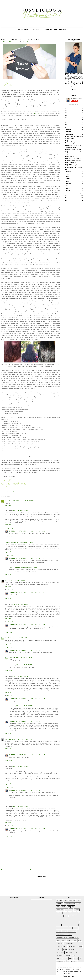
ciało (73, 906)
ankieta (78, 900)
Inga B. (7, 580)
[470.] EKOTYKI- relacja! (71, 165)
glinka (64, 912)
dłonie (71, 909)
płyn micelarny (71, 946)
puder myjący (60, 955)
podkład (80, 946)
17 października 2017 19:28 (28, 567)
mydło (58, 931)
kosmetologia (72, 915)
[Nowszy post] (1, 869)
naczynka (64, 931)
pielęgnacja (60, 943)
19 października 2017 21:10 (24, 706)
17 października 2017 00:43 (17, 580)
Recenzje (48, 30)
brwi (69, 906)
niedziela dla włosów (62, 934)
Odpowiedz (8, 505)
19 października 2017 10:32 (24, 739)
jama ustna (59, 915)
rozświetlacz (60, 958)
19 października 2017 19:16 (37, 698)
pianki (79, 940)
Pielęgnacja (37, 30)
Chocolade (8, 637)
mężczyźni (64, 928)
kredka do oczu (60, 918)
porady (65, 949)
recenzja (68, 955)
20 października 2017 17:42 (37, 721)
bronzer (63, 906)
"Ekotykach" (36, 113)
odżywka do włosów (73, 937)
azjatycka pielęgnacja (69, 903)
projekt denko (60, 952)
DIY (66, 909)
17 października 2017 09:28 (20, 604)
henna (70, 912)
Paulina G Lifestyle (10, 542)
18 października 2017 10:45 (24, 657)
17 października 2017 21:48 (20, 676)
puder (76, 952)
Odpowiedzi (9, 528)
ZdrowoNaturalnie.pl (11, 501)
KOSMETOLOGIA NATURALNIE (17, 531)
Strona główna (24, 30)
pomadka (59, 949)
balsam (78, 903)
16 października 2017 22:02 (37, 531)
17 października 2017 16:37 (37, 558)
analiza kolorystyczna (69, 900)
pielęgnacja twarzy (61, 946)
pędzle (74, 940)
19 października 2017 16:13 (20, 806)
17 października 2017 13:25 (19, 637)
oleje (58, 940)
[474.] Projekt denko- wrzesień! (73, 149)
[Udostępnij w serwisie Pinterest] (13, 491)
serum (70, 958)
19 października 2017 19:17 (37, 755)
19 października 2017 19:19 (37, 790)
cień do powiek (60, 909)
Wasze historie (26, 41)
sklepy (76, 958)
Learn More (67, 976)
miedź (70, 928)
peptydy (69, 940)
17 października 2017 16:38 (37, 624)
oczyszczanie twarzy (62, 937)
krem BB (77, 918)
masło (58, 928)
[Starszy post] (59, 869)
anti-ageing (59, 903)
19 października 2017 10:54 (20, 766)
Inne (56, 30)
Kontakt (62, 30)
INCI (74, 912)
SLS (80, 958)
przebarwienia (69, 952)
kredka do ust (69, 918)
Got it (73, 976)
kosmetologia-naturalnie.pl (16, 976)
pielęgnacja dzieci (69, 943)
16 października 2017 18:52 (20, 510)
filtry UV (59, 912)
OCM (70, 934)
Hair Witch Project (10, 739)
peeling (63, 940)
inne (78, 912)
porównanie (71, 949)
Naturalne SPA (72, 931)
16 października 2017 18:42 (25, 501)
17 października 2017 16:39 (37, 650)
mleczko (76, 928)
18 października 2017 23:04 (24, 665)
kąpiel (65, 915)
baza (58, 906)
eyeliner (77, 909)
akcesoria (59, 900)
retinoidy (74, 955)
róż (66, 958)
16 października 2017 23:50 (24, 542)
